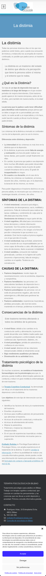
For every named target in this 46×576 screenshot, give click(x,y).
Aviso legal (37, 573)
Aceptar (23, 554)
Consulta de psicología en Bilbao (20, 521)
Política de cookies (11, 573)
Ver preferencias (23, 567)
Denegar (23, 560)
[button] (42, 528)
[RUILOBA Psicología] (23, 7)
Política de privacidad (25, 573)
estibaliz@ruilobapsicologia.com (19, 518)
